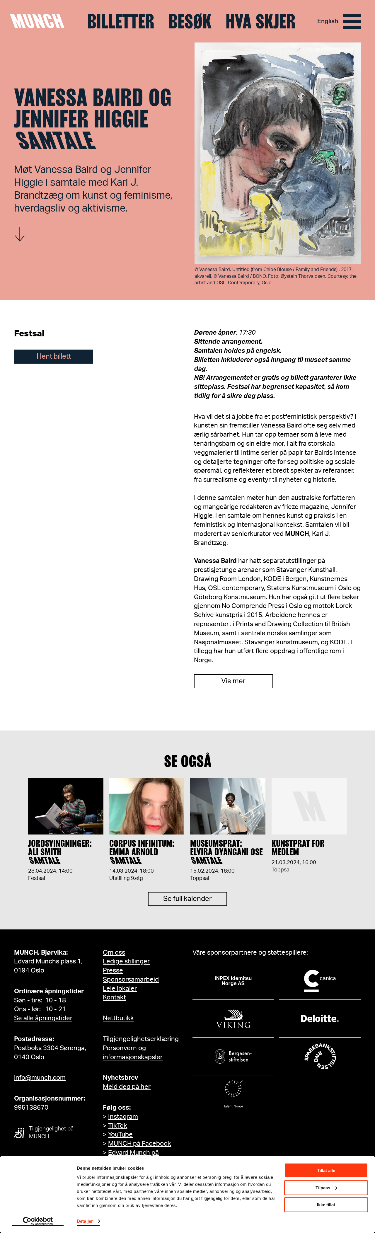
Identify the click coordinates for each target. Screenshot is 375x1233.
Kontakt (114, 997)
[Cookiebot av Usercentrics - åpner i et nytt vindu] (38, 1221)
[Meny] (352, 21)
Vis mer (233, 681)
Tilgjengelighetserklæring (141, 1039)
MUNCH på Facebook (139, 1143)
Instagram (123, 1116)
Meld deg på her (127, 1087)
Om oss (114, 952)
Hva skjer (261, 21)
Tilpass (323, 1187)
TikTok (117, 1126)
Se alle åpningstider (43, 1018)
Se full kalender (187, 898)
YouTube (120, 1134)
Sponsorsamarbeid (131, 979)
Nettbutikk (118, 1018)
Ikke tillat (326, 1204)
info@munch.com (40, 1077)
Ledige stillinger (126, 961)
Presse (113, 970)
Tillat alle (326, 1170)
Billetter (120, 21)
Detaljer (85, 1221)
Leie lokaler (120, 988)
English (327, 21)
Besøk (190, 21)
